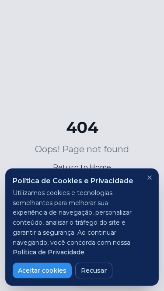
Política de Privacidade (48, 252)
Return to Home (82, 167)
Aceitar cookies (42, 270)
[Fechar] (149, 177)
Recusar (94, 270)
